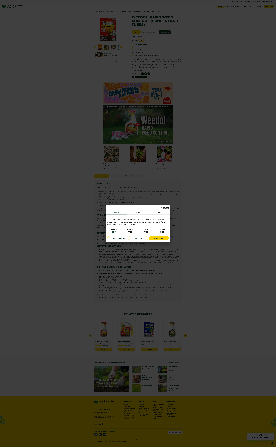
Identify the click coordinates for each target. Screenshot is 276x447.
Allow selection (138, 238)
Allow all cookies (159, 238)
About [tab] (159, 212)
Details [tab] (138, 212)
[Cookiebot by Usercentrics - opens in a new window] (162, 208)
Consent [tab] (116, 212)
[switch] (130, 232)
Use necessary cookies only (117, 238)
